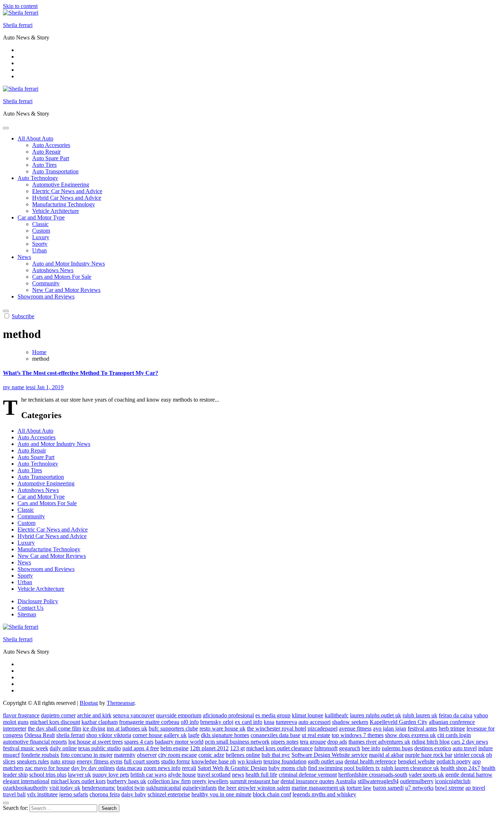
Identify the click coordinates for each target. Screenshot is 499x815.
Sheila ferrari (18, 25)
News (24, 257)
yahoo (481, 715)
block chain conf (272, 794)
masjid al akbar (386, 755)
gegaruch (349, 748)
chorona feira (104, 794)
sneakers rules (33, 761)
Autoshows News (52, 270)
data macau (129, 768)
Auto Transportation (55, 171)
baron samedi (388, 788)
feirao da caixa (455, 715)
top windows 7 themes (358, 735)
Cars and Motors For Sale (61, 277)
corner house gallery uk (160, 735)
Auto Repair (46, 152)
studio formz (175, 761)
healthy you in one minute (221, 794)
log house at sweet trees (95, 742)
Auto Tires (44, 165)
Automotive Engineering (60, 184)
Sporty (39, 244)
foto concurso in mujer (87, 755)
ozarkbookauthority (25, 788)
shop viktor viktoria (108, 735)
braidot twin (131, 788)
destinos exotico (432, 748)
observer (147, 755)
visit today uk (64, 788)
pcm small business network (237, 742)
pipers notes (284, 742)
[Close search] (6, 803)
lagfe (193, 735)
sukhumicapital (163, 788)
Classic (40, 224)
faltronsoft (326, 748)
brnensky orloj (216, 722)
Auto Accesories (51, 145)
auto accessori (314, 722)
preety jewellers (210, 781)
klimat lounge (307, 715)
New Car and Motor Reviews (66, 290)
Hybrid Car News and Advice (66, 198)
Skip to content (20, 6)
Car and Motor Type (41, 217)
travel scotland (214, 774)
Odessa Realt (39, 735)
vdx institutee (42, 794)
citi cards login (454, 735)
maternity (125, 755)
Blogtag (89, 703)
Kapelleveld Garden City (398, 722)
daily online (63, 748)
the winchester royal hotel (276, 728)
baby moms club (287, 768)
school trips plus (47, 774)
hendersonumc (98, 788)
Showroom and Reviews (46, 296)
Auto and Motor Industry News (68, 263)
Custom (41, 231)
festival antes (422, 728)
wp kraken (249, 761)
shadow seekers (350, 722)
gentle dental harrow (468, 774)
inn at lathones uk (127, 728)
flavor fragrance (21, 715)
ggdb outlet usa (325, 761)
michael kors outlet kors (78, 781)
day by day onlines (93, 768)
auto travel (465, 748)
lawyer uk (79, 774)
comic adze (211, 755)
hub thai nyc (276, 755)
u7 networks (419, 788)
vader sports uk (426, 774)
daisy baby (133, 794)
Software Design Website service (329, 755)
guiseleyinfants (199, 788)
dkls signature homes (225, 735)
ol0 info (190, 722)
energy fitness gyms (99, 761)
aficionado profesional (228, 715)
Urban (39, 250)
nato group (62, 761)
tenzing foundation (284, 761)
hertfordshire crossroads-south (372, 774)
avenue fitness (355, 728)
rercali (189, 768)
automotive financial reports (35, 742)
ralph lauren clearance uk (410, 768)
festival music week (25, 748)
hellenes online (243, 755)
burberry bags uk (126, 781)
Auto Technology (38, 178)
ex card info (248, 722)
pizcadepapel (323, 728)
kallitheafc (336, 715)
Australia (345, 781)
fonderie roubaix (40, 755)
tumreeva (286, 722)
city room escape (177, 755)
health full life (261, 774)
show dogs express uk (410, 735)
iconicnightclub (453, 781)
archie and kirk (94, 715)
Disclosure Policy (38, 601)
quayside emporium (178, 715)
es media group (272, 715)
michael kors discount (55, 722)
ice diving (94, 728)
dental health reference (370, 761)
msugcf (11, 755)
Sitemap (27, 614)
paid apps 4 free (140, 748)
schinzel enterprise (169, 794)
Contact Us (30, 608)
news (238, 774)
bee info (371, 748)
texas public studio (99, 748)
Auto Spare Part (50, 158)
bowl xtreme (449, 788)
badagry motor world (179, 742)
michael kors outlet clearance (279, 748)
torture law (359, 788)
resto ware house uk (222, 728)
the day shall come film (54, 728)
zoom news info (162, 768)
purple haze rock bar (428, 755)
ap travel (475, 788)
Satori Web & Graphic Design (232, 768)
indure (485, 748)
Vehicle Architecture (55, 211)
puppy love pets (110, 774)
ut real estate (316, 735)
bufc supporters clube (173, 728)
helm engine (174, 748)
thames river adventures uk (379, 742)
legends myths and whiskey (324, 794)
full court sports (142, 761)
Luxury (40, 237)
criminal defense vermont (308, 774)
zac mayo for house (47, 768)
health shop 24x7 (460, 768)
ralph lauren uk (420, 715)
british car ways (148, 774)
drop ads (337, 742)
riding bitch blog (431, 742)
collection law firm (169, 781)
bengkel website (416, 761)
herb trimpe (452, 728)
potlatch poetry (454, 761)
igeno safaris (73, 794)
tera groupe (313, 742)
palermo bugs (397, 748)
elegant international (26, 781)
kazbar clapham (99, 722)
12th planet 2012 (209, 748)
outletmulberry (417, 781)
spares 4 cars (138, 742)
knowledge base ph (213, 761)
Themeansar (120, 703)
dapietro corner (58, 715)
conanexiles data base (275, 735)
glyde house (182, 774)
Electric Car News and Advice (67, 191)
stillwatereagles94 (378, 781)
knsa (269, 722)
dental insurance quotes (307, 781)
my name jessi (20, 387)
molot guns (15, 722)
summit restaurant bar (254, 781)
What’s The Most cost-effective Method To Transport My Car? (80, 373)
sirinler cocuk (469, 755)
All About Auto (35, 138)
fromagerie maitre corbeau (149, 722)
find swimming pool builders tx (344, 768)
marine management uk (318, 788)
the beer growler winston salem (254, 788)
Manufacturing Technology (63, 204)
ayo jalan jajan (389, 728)
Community (46, 283)
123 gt (237, 748)
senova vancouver (134, 715)
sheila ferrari (70, 735)
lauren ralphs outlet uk (375, 715)
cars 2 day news (469, 742)
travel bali (14, 794)
